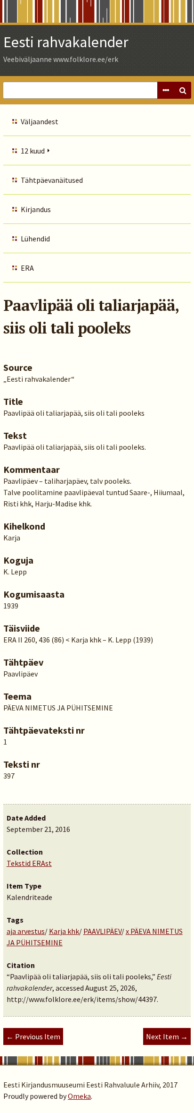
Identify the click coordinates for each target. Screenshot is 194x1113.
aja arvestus (26, 931)
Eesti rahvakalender (66, 42)
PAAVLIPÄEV (102, 931)
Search (182, 90)
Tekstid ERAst (29, 863)
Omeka (79, 1096)
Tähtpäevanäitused (52, 180)
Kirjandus (36, 209)
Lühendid (35, 238)
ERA (27, 268)
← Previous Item (33, 1036)
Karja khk (64, 931)
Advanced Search (165, 90)
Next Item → (167, 1036)
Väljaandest (39, 121)
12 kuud (33, 150)
